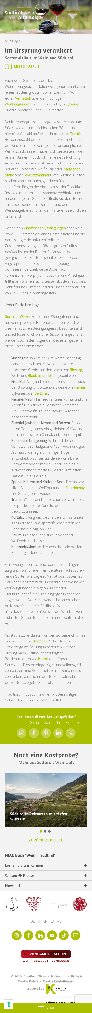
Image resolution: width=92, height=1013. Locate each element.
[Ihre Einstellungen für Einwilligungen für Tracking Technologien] (8, 1004)
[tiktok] (64, 935)
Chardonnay (75, 488)
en (45, 921)
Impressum (58, 976)
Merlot (43, 659)
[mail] (75, 935)
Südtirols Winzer (18, 316)
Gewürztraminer (36, 175)
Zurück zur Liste (46, 840)
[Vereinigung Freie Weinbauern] (79, 904)
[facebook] (28, 935)
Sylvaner (72, 104)
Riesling (76, 369)
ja (53, 921)
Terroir (75, 133)
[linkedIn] (40, 935)
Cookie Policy (28, 981)
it (39, 921)
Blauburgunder (40, 375)
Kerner (79, 387)
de (33, 921)
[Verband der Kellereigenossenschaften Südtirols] (34, 904)
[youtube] (52, 935)
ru (59, 921)
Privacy (76, 976)
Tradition (40, 641)
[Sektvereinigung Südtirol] (12, 904)
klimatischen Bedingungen (45, 228)
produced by (35, 988)
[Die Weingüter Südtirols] (58, 904)
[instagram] (17, 935)
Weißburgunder (17, 104)
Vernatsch (23, 98)
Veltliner (41, 393)
